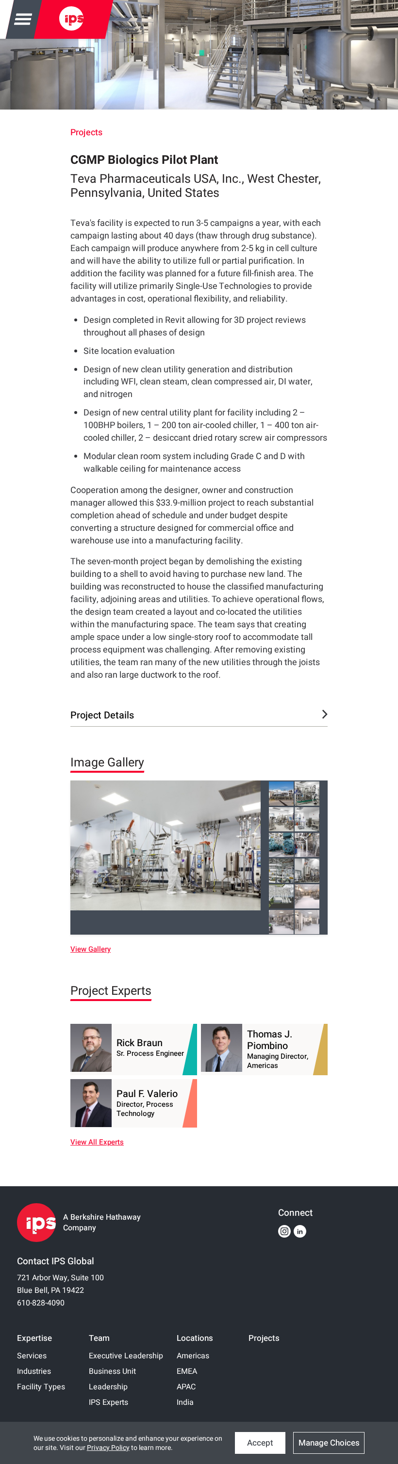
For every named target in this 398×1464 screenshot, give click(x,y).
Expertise (34, 1338)
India (185, 1402)
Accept (260, 1443)
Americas (193, 1356)
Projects (86, 132)
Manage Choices (329, 1443)
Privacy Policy (108, 1448)
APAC (186, 1387)
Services (32, 1356)
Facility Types (41, 1387)
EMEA (187, 1371)
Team (99, 1338)
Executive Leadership (126, 1356)
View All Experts (97, 1142)
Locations (195, 1338)
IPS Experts (108, 1402)
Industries (34, 1371)
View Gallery (90, 949)
